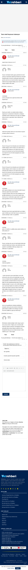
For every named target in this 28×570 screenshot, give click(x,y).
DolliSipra (4, 522)
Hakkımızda (18, 554)
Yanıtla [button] (10, 52)
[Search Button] (26, 2)
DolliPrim (4, 518)
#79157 (24, 201)
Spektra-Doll (4, 514)
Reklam (16, 555)
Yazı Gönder (11, 555)
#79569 (24, 233)
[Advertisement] (14, 18)
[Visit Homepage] (14, 2)
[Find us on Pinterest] (8, 488)
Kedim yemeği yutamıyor (7, 532)
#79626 (24, 251)
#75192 (24, 157)
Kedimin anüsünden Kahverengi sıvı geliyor (11, 543)
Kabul (17, 568)
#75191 (24, 136)
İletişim (25, 555)
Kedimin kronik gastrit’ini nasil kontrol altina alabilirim (13, 533)
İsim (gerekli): (7, 351)
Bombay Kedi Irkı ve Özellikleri (8, 507)
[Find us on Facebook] (1, 488)
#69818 (24, 52)
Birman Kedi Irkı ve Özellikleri (8, 501)
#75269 (24, 178)
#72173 (24, 86)
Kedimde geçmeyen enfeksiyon (8, 536)
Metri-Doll (4, 520)
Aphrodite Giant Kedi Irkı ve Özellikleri (10, 497)
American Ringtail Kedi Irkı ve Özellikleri (10, 495)
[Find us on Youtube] (10, 488)
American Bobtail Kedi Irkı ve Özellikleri (10, 505)
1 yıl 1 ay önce (23, 40)
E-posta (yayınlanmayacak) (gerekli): (12, 355)
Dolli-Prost (4, 524)
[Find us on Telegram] (17, 488)
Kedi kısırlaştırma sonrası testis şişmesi (10, 535)
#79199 (24, 217)
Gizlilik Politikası (10, 568)
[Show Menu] (1, 2)
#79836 (24, 265)
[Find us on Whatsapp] (15, 488)
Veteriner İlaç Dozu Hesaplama (8, 554)
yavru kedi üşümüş (6, 37)
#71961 (24, 65)
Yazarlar (23, 554)
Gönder (6, 394)
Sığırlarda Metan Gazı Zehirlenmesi (9, 516)
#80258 (24, 313)
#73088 (24, 102)
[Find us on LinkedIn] (5, 488)
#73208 (24, 122)
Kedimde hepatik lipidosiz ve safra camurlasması (12, 541)
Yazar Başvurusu (4, 555)
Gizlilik (21, 555)
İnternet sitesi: (7, 360)
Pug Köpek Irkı (5, 499)
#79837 (24, 295)
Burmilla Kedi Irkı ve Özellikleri (8, 503)
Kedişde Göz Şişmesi (6, 538)
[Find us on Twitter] (3, 488)
